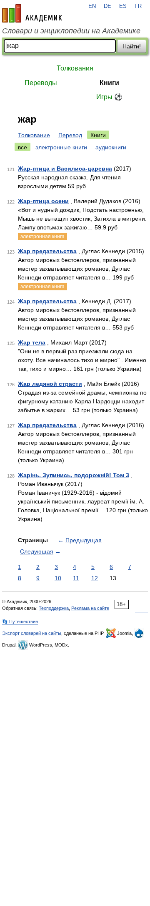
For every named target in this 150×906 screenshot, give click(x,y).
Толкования (75, 68)
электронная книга (42, 236)
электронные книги (61, 147)
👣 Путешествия (20, 621)
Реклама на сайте (90, 608)
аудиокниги (110, 147)
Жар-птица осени (43, 201)
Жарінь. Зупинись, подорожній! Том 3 (73, 475)
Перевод (70, 135)
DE (107, 6)
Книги (109, 82)
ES (123, 6)
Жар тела (31, 342)
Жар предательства (47, 251)
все (22, 147)
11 (76, 578)
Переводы (41, 82)
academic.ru (32, 13)
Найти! (131, 46)
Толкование (34, 135)
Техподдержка (54, 608)
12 (94, 578)
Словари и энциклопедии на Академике (71, 31)
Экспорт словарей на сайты (31, 633)
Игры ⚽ (109, 97)
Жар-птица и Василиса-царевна (65, 168)
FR (138, 6)
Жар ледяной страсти (50, 383)
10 (58, 578)
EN (92, 6)
